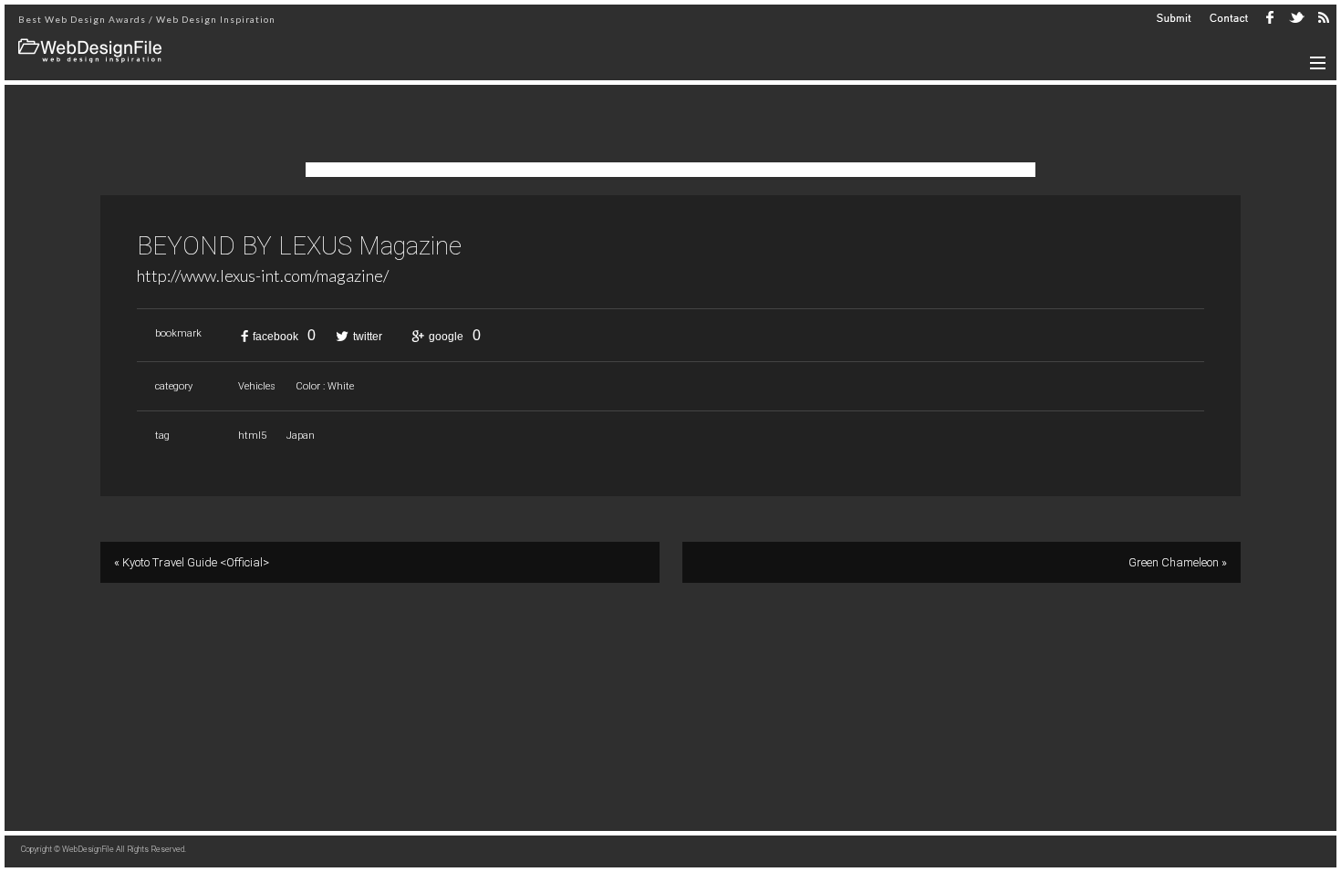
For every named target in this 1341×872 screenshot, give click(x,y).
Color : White (325, 386)
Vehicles (256, 386)
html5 (252, 435)
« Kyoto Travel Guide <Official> (191, 562)
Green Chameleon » (1177, 562)
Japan (300, 435)
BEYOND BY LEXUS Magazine (299, 246)
